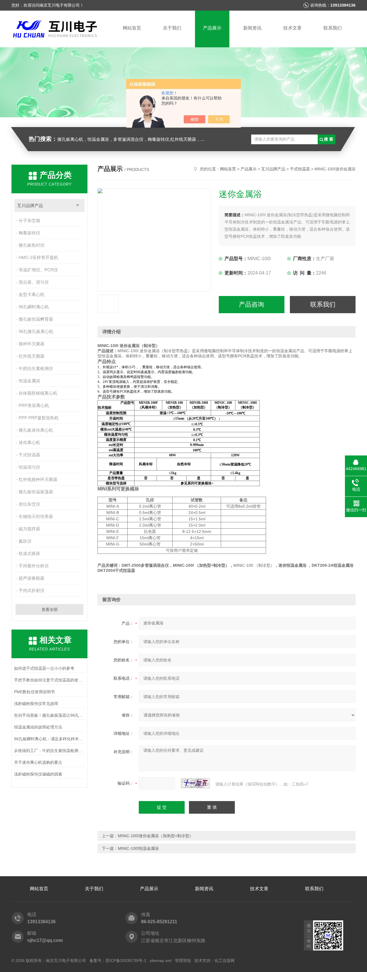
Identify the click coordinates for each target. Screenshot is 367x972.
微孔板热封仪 (31, 245)
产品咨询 (251, 304)
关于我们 (172, 28)
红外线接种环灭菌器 (38, 479)
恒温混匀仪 (29, 467)
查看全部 (50, 609)
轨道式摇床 (29, 553)
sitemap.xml (160, 960)
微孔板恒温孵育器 (36, 319)
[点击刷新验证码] (195, 783)
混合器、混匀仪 (34, 282)
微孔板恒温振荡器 (36, 491)
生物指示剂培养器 (36, 516)
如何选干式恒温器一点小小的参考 (44, 668)
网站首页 (132, 28)
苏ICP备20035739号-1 (126, 960)
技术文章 (292, 28)
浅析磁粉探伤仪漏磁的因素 (38, 774)
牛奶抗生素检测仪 (36, 368)
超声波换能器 (31, 578)
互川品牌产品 (30, 205)
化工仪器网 (224, 960)
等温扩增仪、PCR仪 (38, 269)
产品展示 (212, 28)
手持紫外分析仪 (34, 565)
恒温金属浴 (29, 380)
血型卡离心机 (31, 294)
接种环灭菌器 (31, 343)
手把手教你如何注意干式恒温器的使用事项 (49, 680)
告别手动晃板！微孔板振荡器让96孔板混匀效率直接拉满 (49, 715)
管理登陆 (183, 960)
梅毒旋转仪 (29, 232)
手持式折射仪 (31, 590)
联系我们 (332, 28)
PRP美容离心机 (34, 405)
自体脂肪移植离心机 (38, 393)
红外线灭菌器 (31, 356)
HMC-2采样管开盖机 (38, 257)
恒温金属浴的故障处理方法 (38, 727)
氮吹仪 (25, 541)
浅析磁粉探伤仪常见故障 (36, 703)
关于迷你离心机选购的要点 (38, 762)
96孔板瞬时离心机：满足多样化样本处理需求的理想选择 (49, 739)
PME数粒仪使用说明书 (34, 691)
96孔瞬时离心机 (34, 306)
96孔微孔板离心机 (36, 331)
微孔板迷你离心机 (36, 430)
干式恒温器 (29, 454)
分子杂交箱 (29, 220)
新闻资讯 (252, 28)
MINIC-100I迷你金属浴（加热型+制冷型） (155, 835)
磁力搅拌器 (29, 528)
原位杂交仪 (29, 504)
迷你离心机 (29, 442)
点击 (78, 205)
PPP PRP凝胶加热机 (39, 417)
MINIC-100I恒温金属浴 (138, 848)
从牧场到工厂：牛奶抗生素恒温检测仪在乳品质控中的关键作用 (49, 750)
